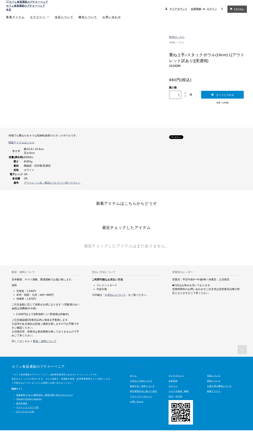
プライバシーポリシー (141, 396)
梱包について (88, 17)
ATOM (179, 396)
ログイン (212, 8)
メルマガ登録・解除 (179, 391)
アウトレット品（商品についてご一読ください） (52, 182)
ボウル (181, 42)
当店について (64, 17)
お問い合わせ (111, 17)
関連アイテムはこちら (21, 142)
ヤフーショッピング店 (27, 407)
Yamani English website (29, 399)
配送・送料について (44, 341)
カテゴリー (38, 17)
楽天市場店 (22, 403)
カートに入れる (225, 95)
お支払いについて (115, 294)
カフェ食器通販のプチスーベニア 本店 (25, 7)
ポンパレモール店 (25, 411)
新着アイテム (15, 17)
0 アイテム (239, 9)
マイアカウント (178, 8)
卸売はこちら (177, 37)
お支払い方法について (141, 381)
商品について (214, 381)
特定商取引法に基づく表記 (143, 391)
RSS (171, 396)
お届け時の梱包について (219, 386)
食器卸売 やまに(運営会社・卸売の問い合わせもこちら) (44, 395)
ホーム (133, 376)
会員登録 (196, 8)
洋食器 (172, 42)
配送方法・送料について (142, 386)
